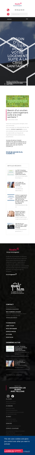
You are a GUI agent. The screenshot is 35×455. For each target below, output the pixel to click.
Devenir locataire (11, 403)
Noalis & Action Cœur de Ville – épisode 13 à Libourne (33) (20, 213)
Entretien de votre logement (14, 434)
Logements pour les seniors (13, 426)
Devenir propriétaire (11, 410)
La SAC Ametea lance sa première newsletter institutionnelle (21, 172)
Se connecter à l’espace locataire (15, 431)
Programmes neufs (11, 414)
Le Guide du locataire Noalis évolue (20, 184)
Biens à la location (11, 401)
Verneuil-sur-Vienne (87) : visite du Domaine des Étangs (21, 226)
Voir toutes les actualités (14, 375)
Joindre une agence (11, 317)
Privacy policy (23, 451)
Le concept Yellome (11, 421)
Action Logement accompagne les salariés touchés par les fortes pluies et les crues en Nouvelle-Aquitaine (21, 199)
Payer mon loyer (10, 433)
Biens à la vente (10, 408)
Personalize (9, 451)
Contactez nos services (12, 309)
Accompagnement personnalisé (15, 412)
